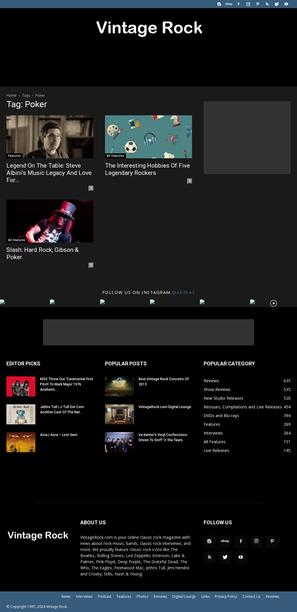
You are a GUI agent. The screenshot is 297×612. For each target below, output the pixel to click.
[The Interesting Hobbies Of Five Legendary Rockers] (148, 136)
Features (14, 156)
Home (11, 95)
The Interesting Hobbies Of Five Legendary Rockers (147, 169)
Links (205, 596)
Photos (142, 596)
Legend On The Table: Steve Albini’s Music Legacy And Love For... (49, 173)
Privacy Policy (226, 596)
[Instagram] (248, 4)
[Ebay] (228, 4)
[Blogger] (219, 4)
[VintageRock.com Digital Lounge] (119, 414)
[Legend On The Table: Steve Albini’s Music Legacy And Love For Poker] (49, 136)
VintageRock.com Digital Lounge (165, 407)
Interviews (84, 596)
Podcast (104, 596)
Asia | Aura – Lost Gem (58, 435)
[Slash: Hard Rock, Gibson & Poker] (49, 221)
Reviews (160, 596)
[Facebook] (238, 4)
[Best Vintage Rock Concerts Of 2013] (119, 386)
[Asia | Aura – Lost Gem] (20, 442)
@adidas (183, 292)
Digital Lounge (184, 596)
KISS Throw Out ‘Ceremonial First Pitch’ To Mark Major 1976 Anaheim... (66, 384)
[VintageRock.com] (148, 27)
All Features (115, 156)
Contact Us (251, 596)
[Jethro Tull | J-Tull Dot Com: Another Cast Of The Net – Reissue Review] (20, 414)
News (65, 596)
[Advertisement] (247, 137)
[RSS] (267, 4)
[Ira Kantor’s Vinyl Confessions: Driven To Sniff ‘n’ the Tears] (119, 442)
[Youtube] (286, 4)
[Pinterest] (257, 4)
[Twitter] (276, 4)
